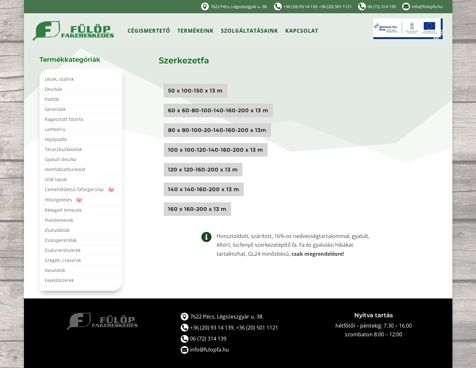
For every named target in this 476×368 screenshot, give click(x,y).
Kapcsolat (301, 30)
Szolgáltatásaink (249, 30)
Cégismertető (149, 30)
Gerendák (55, 109)
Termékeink (195, 30)
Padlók (52, 99)
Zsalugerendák (61, 240)
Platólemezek (59, 220)
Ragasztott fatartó (64, 119)
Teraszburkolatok (63, 149)
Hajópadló (56, 139)
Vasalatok (55, 270)
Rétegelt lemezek (63, 210)
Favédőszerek (59, 280)
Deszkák (53, 89)
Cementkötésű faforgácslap (79, 189)
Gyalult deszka (60, 159)
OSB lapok (56, 179)
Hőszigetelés (63, 200)
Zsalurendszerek (63, 250)
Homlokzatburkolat (65, 169)
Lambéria (55, 129)
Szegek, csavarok (63, 260)
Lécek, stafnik (59, 79)
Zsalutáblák (57, 230)
